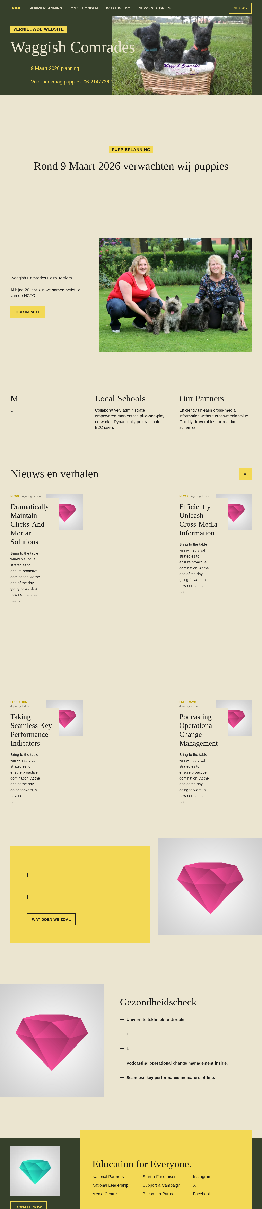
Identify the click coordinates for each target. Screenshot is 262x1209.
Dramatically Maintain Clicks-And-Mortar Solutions (29, 524)
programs (187, 702)
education (18, 702)
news (14, 496)
